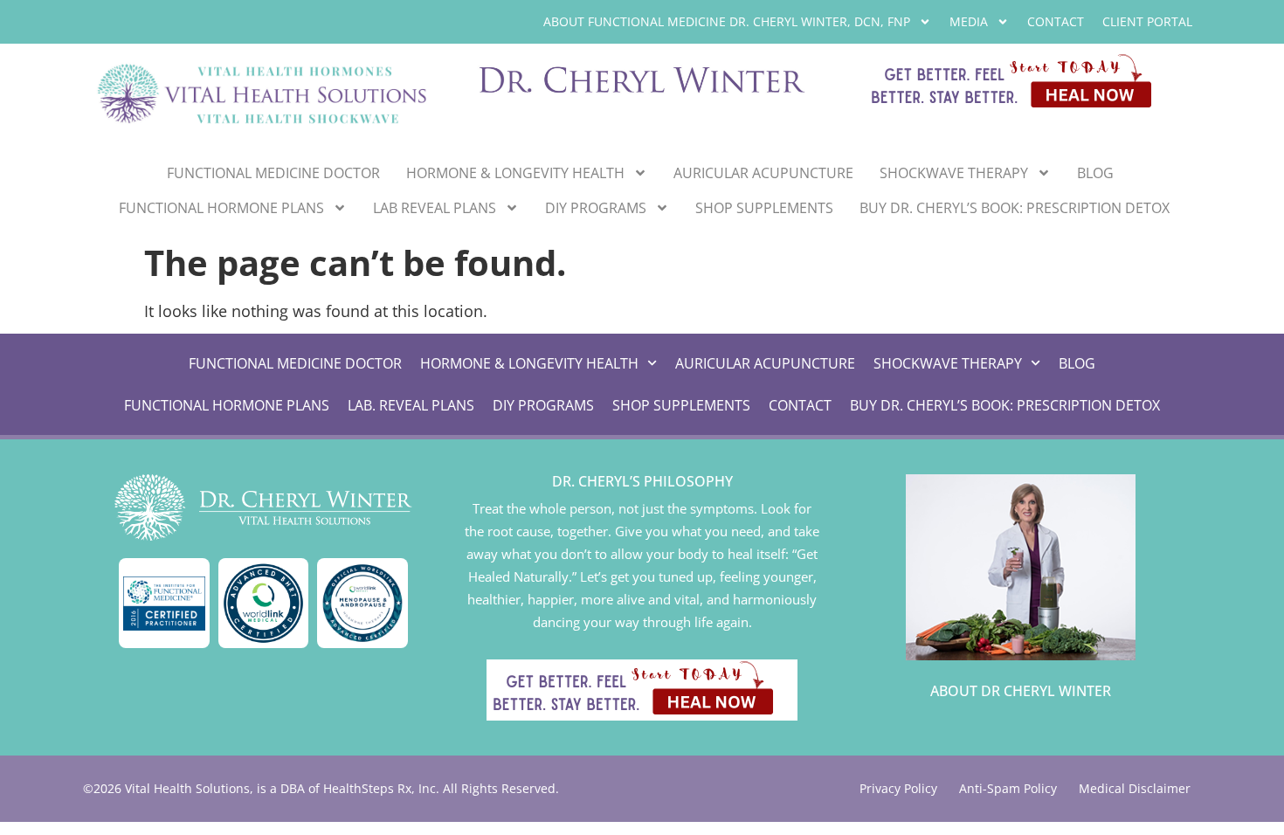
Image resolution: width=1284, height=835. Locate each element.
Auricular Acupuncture (763, 173)
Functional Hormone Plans (221, 207)
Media (968, 21)
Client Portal (1147, 21)
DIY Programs (595, 207)
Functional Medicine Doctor (273, 173)
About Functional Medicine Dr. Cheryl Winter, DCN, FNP (726, 21)
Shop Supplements (764, 207)
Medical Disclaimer (1135, 788)
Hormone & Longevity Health (515, 173)
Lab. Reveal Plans (411, 405)
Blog (1095, 173)
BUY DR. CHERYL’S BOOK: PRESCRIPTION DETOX (1014, 207)
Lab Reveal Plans (434, 207)
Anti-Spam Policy (1008, 788)
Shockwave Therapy (954, 173)
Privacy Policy (898, 788)
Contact (1055, 21)
